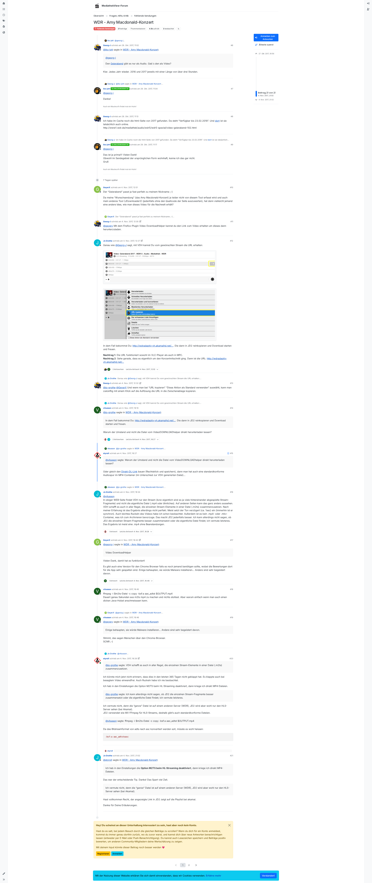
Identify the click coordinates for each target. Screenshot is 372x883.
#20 (231, 658)
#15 (231, 453)
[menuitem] (368, 3)
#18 (231, 589)
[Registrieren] (368, 9)
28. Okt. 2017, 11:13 (130, 116)
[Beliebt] (3, 26)
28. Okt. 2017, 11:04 (149, 89)
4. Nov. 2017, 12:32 (130, 383)
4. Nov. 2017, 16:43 (129, 540)
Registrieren (103, 853)
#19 (231, 617)
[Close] (229, 825)
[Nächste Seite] (196, 865)
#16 (231, 492)
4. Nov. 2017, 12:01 (129, 187)
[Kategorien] (3, 9)
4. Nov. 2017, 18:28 (128, 658)
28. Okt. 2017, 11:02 (130, 45)
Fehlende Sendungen (105, 29)
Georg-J (107, 45)
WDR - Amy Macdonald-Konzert (140, 49)
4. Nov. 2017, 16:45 (130, 589)
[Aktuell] (3, 15)
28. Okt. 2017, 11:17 (149, 144)
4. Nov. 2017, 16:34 (131, 492)
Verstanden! (268, 875)
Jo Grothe (107, 241)
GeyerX (106, 187)
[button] (3, 873)
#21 (231, 755)
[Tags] (3, 21)
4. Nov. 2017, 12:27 (131, 241)
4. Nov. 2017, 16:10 (130, 408)
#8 (232, 116)
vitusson (107, 408)
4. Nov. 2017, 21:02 (131, 755)
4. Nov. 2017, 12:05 (130, 221)
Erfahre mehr (213, 875)
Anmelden (117, 853)
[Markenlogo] (97, 5)
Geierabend (117, 63)
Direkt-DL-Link (129, 471)
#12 (231, 241)
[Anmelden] (368, 3)
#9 (232, 144)
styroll (106, 453)
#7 (232, 89)
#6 (232, 45)
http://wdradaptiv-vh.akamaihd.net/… (153, 345)
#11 (231, 221)
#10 (231, 187)
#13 (231, 383)
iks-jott (110, 40)
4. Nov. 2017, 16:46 (130, 617)
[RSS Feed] (178, 28)
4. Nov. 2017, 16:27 (128, 453)
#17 (231, 540)
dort (217, 120)
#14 (231, 408)
